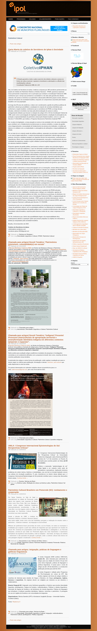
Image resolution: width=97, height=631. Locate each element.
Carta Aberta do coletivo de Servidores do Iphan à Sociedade (35, 50)
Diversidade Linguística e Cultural (27, 236)
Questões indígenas (56, 439)
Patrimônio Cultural (48, 236)
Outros (45, 541)
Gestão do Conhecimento (78, 140)
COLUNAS (32, 19)
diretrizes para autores (20, 258)
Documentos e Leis (25, 541)
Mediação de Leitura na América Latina (38, 483)
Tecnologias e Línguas (78, 147)
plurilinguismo (27, 614)
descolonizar (21, 329)
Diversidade (20, 613)
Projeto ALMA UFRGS (78, 166)
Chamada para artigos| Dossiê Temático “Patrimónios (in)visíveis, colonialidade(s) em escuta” (32, 243)
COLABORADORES (45, 19)
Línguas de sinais (76, 134)
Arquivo (73, 263)
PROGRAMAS (21, 19)
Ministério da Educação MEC (80, 231)
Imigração (49, 613)
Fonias (74, 137)
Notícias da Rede (30, 481)
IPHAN (40, 236)
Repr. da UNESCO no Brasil (80, 248)
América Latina (21, 483)
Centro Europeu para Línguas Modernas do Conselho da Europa (80, 203)
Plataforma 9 (16, 602)
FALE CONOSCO (73, 19)
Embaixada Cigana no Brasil (80, 154)
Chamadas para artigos (26, 327)
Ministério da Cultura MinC (79, 229)
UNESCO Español (77, 257)
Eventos (21, 481)
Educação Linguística (77, 118)
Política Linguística (37, 614)
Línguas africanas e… (77, 131)
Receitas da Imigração (78, 169)
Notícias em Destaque (25, 234)
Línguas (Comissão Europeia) (80, 227)
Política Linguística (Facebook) (81, 244)
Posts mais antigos (14, 44)
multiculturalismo (58, 613)
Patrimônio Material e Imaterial (43, 542)
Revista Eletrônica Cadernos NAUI (20, 248)
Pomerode (56, 542)
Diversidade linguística (78, 121)
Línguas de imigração (77, 127)
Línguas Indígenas (77, 124)
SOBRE (10, 19)
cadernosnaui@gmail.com (19, 261)
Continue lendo (22, 478)
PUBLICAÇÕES (59, 19)
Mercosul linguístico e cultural (79, 143)
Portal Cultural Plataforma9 (80, 246)
